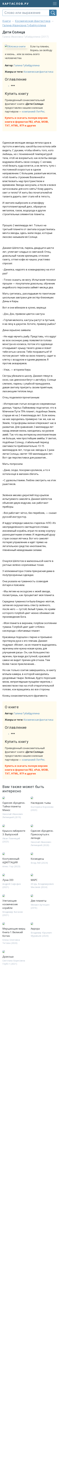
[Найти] (52, 13)
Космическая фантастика (38, 71)
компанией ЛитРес (33, 111)
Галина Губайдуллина (26, 65)
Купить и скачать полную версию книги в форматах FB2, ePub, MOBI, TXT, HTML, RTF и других (27, 121)
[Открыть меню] (54, 3)
